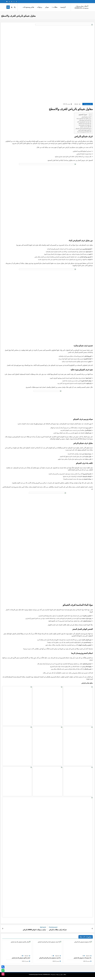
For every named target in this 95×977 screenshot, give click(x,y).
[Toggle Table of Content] (89, 115)
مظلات (55, 7)
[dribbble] (12, 2)
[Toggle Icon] (8, 7)
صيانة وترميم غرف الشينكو (84, 123)
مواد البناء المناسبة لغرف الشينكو (83, 128)
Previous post (53, 927)
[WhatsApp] (2, 970)
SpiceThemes (38, 974)
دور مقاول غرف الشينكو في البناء (83, 118)
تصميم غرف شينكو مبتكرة (84, 120)
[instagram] (9, 2)
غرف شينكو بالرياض (86, 117)
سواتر (47, 7)
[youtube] (7, 2)
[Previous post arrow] (92, 928)
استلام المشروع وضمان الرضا (83, 131)
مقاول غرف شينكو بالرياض (84, 125)
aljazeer (76, 104)
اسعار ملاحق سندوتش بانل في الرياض (21, 958)
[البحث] (15, 7)
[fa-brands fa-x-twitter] (14, 2)
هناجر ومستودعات (28, 7)
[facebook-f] (16, 2)
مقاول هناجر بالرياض (87, 683)
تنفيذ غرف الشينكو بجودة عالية (83, 122)
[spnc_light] (11, 7)
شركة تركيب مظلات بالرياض (58, 930)
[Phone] (2, 966)
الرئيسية (63, 7)
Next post (43, 927)
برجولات (39, 7)
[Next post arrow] (2, 928)
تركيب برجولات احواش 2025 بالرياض (34, 930)
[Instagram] (2, 974)
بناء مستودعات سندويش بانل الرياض (82, 958)
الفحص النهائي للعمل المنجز (84, 130)
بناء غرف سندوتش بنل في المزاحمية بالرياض (50, 958)
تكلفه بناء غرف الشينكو (85, 126)
